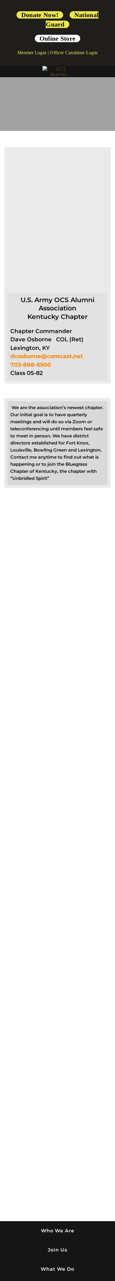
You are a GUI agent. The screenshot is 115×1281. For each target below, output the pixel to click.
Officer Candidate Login (74, 52)
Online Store (58, 38)
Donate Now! (39, 15)
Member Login (32, 52)
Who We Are (57, 1231)
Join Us (57, 1250)
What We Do (57, 1269)
